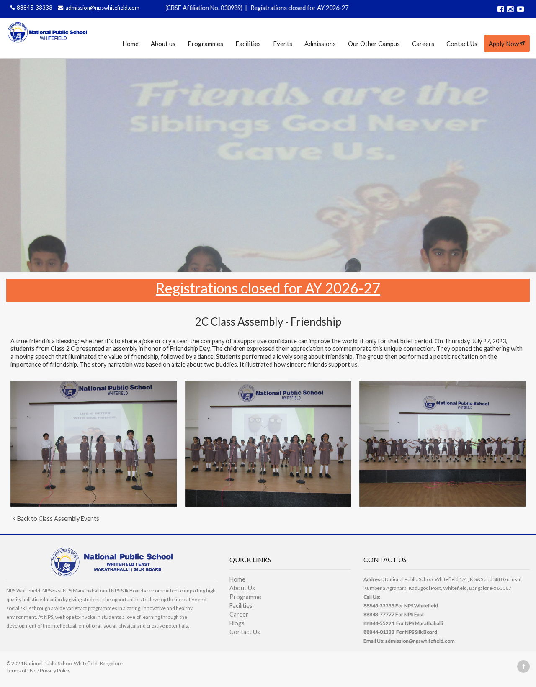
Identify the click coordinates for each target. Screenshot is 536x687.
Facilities (248, 43)
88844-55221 (378, 623)
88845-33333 (35, 7)
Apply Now (504, 43)
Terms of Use (21, 670)
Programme (245, 596)
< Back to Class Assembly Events (56, 518)
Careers (423, 43)
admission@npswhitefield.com (102, 7)
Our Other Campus (374, 43)
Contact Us (461, 43)
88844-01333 (378, 632)
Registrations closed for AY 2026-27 (261, 7)
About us (163, 43)
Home (130, 43)
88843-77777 (378, 614)
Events (282, 43)
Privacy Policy (55, 670)
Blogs (237, 623)
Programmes (205, 43)
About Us (242, 588)
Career (238, 614)
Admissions (320, 43)
